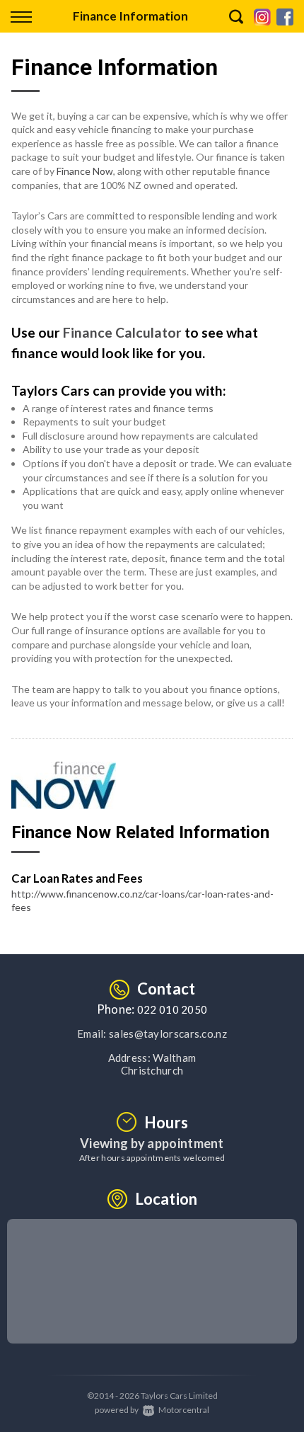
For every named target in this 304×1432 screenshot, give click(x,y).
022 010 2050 (172, 1009)
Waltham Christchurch (159, 1064)
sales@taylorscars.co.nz (168, 1033)
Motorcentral (183, 1409)
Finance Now (85, 171)
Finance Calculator (122, 332)
